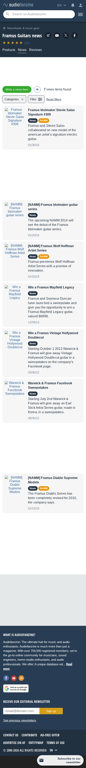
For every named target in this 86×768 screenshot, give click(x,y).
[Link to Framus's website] (48, 35)
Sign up (51, 711)
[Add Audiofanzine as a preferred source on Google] (16, 688)
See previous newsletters (19, 720)
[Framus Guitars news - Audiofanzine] (18, 5)
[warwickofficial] (57, 35)
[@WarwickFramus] (66, 35)
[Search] (7, 14)
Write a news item (17, 89)
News (22, 50)
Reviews (35, 50)
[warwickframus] (74, 35)
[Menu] (80, 14)
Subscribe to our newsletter (69, 760)
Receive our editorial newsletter (26, 701)
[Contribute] (37, 89)
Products (8, 50)
